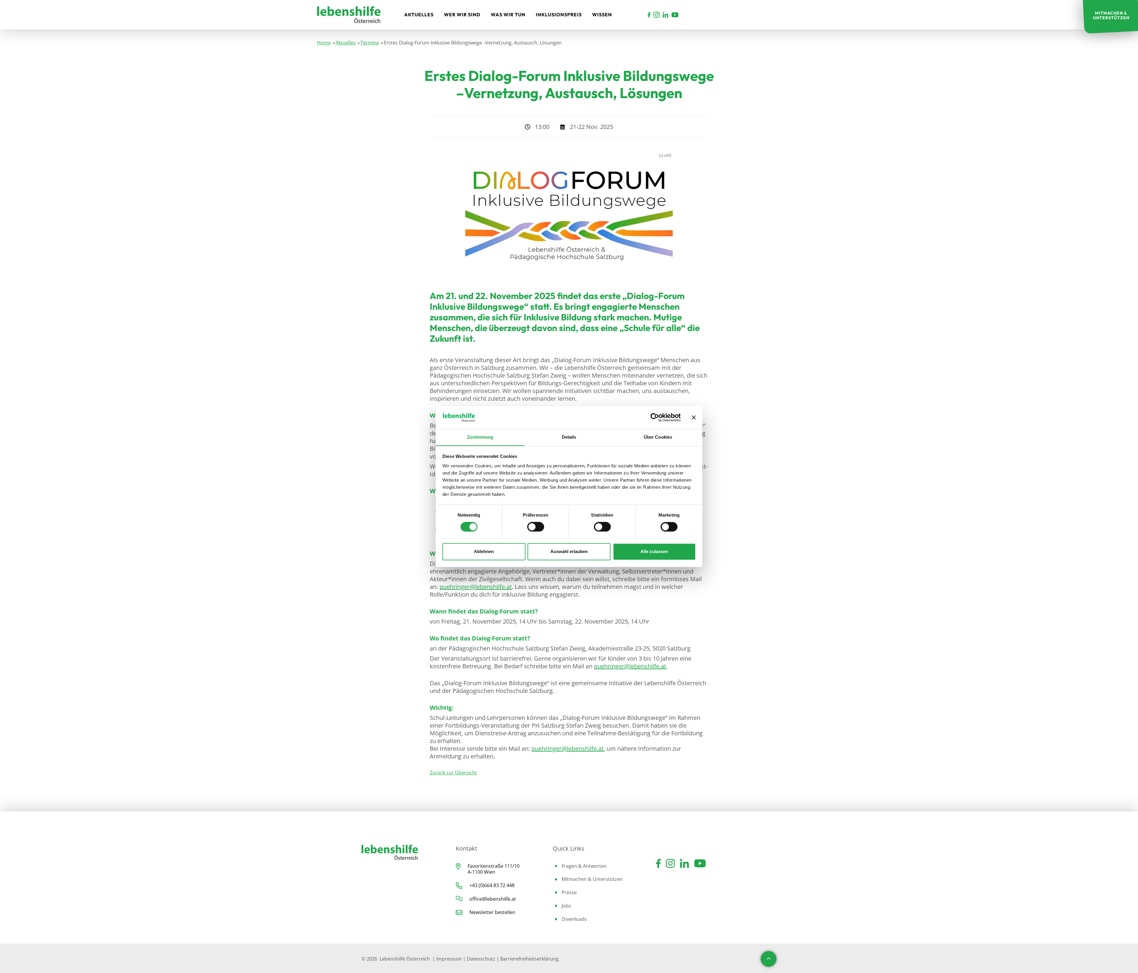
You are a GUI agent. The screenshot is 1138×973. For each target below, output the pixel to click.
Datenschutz (481, 959)
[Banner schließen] (694, 417)
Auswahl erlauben (569, 551)
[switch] (535, 526)
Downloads (574, 919)
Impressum (449, 959)
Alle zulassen (654, 551)
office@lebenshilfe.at (492, 899)
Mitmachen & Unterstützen (592, 879)
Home (324, 42)
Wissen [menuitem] (602, 14)
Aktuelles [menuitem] (419, 14)
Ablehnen (484, 551)
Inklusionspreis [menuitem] (559, 14)
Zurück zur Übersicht (453, 772)
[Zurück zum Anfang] (768, 959)
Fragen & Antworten (584, 866)
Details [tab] (569, 437)
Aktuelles (345, 42)
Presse (569, 892)
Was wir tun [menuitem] (508, 14)
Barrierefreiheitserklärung (529, 959)
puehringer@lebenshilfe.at (475, 587)
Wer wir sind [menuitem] (462, 14)
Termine (369, 42)
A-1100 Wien (481, 872)
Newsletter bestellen (492, 912)
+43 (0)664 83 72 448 (491, 885)
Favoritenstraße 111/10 (494, 866)
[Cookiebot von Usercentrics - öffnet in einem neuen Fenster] (655, 417)
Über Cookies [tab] (658, 437)
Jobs (566, 905)
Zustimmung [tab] (480, 437)
